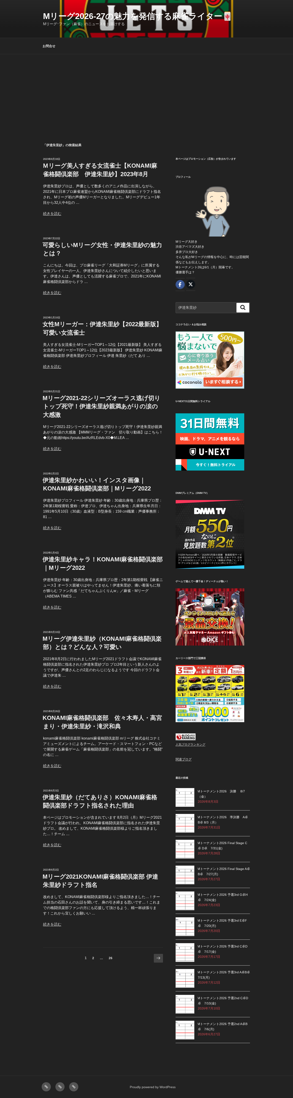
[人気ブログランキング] (186, 739)
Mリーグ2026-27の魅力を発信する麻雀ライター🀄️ (138, 16)
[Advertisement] (146, 89)
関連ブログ (184, 759)
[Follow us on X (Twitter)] (190, 284)
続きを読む (52, 213)
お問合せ (49, 46)
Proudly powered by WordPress (153, 1087)
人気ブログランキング (190, 744)
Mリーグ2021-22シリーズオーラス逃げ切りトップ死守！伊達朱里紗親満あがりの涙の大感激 (101, 406)
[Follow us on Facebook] (180, 284)
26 (110, 959)
